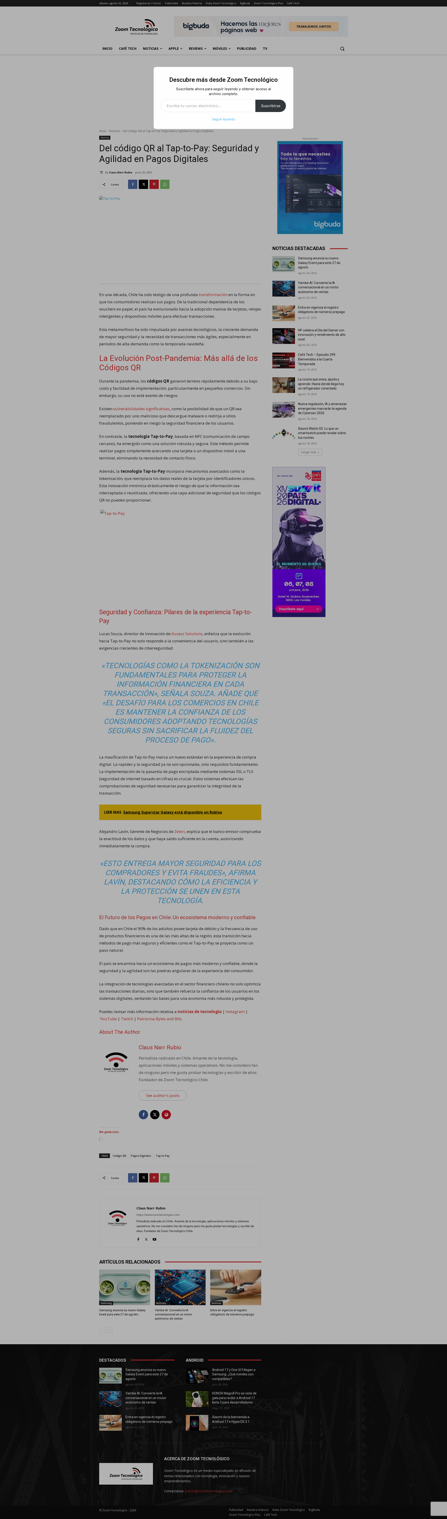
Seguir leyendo (223, 119)
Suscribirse (270, 105)
